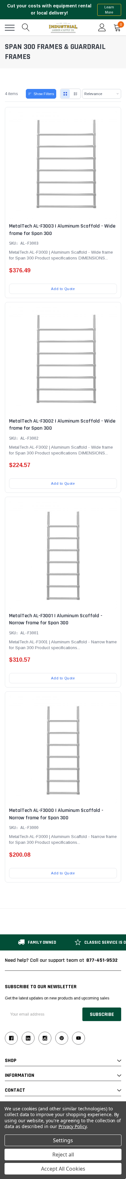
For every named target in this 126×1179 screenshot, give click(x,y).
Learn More (109, 10)
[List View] (75, 93)
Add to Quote (63, 289)
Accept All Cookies (63, 1168)
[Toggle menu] (10, 28)
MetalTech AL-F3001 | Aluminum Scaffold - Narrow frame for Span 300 (55, 619)
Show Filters (44, 94)
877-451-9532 (102, 960)
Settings (63, 1140)
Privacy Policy (72, 1126)
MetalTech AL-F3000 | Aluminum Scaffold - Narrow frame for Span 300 (56, 814)
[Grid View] (65, 93)
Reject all (63, 1154)
